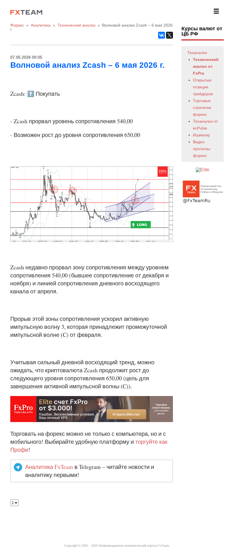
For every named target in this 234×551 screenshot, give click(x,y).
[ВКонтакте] (161, 35)
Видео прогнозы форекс (201, 149)
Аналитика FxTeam (49, 467)
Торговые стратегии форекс (202, 107)
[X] (169, 35)
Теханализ (197, 52)
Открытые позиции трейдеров (203, 87)
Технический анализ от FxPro (206, 66)
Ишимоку (201, 135)
